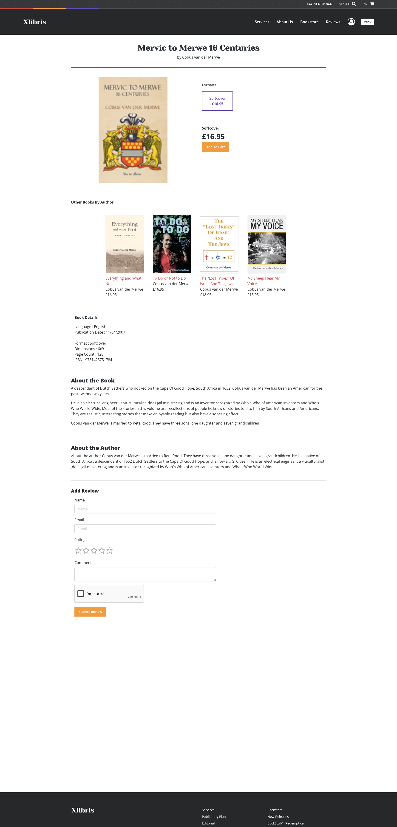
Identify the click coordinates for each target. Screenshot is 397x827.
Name (79, 500)
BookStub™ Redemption (285, 823)
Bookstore (309, 21)
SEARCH (345, 4)
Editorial (208, 823)
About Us (285, 21)
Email (79, 519)
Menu (367, 21)
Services (262, 21)
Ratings (80, 539)
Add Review (85, 491)
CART (365, 4)
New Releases (278, 816)
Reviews (333, 21)
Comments (84, 562)
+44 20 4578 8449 (320, 4)
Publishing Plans (214, 816)
